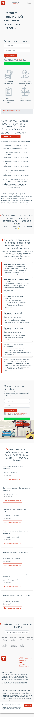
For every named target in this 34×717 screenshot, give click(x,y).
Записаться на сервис (11, 136)
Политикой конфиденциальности (17, 57)
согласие (19, 59)
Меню (28, 3)
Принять (28, 705)
